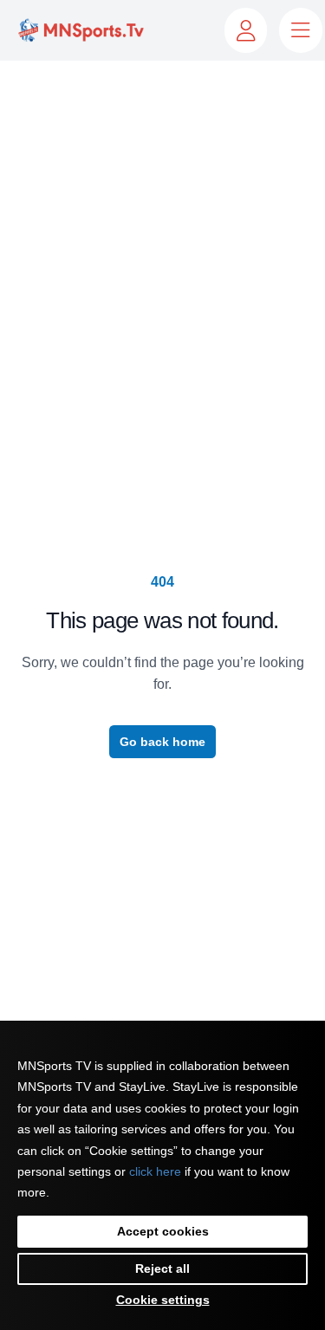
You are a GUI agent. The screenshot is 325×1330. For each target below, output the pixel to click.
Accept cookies (163, 1231)
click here (155, 1171)
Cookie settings (163, 1300)
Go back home (162, 742)
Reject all (162, 1268)
